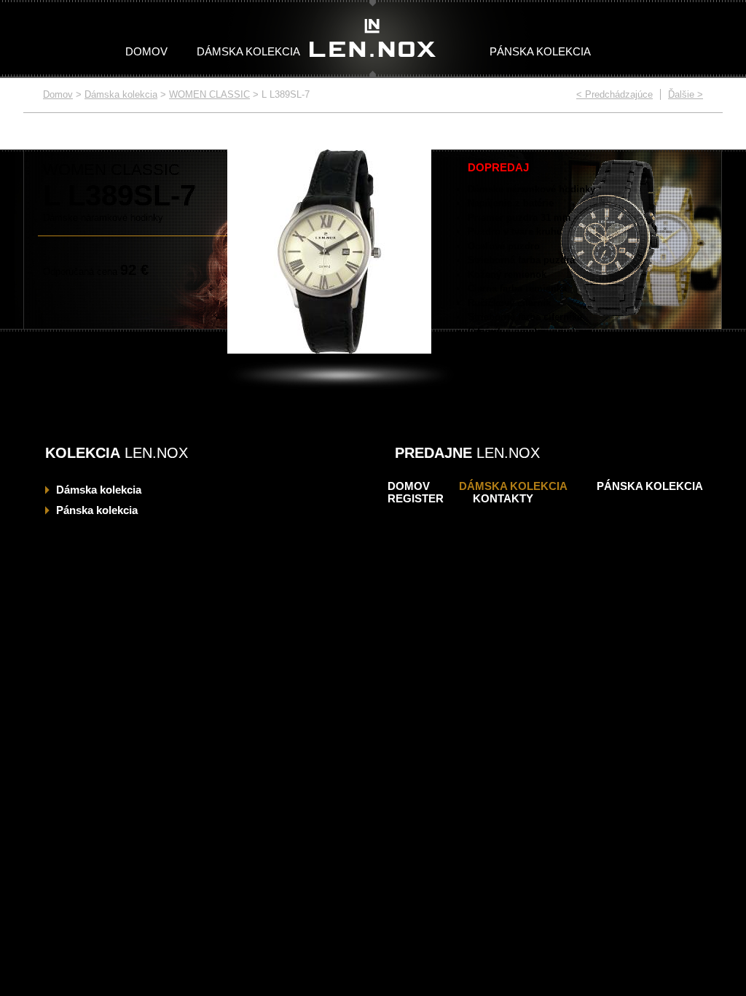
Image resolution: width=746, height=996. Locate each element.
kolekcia (98, 489)
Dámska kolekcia (248, 51)
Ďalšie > (685, 94)
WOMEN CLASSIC (209, 94)
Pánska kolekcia (540, 51)
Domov (146, 51)
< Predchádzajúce (614, 94)
